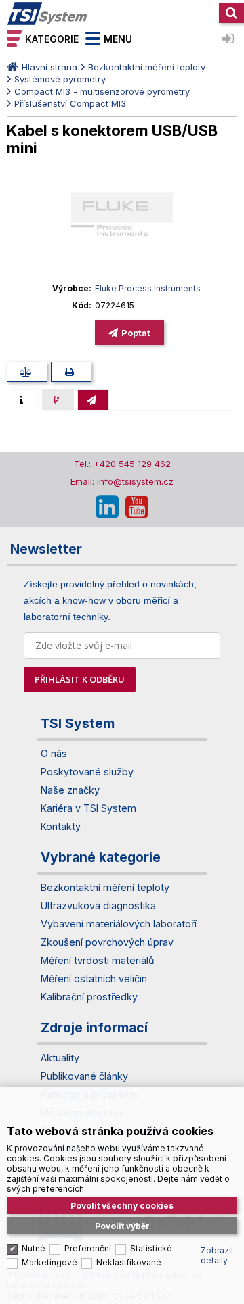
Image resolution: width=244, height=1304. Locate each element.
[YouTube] (136, 507)
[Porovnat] (27, 372)
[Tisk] (71, 372)
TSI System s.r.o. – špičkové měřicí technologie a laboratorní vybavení (47, 13)
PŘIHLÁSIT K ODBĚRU (80, 679)
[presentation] (22, 400)
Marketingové (49, 1262)
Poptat (135, 332)
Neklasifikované (128, 1262)
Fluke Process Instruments (148, 288)
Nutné (33, 1248)
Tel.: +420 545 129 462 (122, 463)
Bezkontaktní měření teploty (146, 67)
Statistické (151, 1248)
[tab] (23, 400)
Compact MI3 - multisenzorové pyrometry (102, 91)
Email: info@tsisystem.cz (122, 481)
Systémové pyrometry (60, 79)
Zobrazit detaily (217, 1255)
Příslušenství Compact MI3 (70, 103)
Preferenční (87, 1248)
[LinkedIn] (107, 507)
